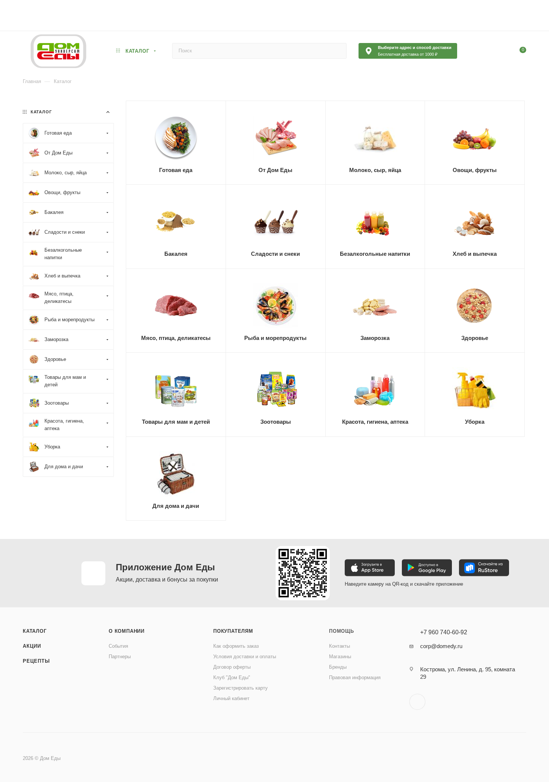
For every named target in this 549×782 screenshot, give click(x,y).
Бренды (338, 667)
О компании (127, 631)
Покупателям (233, 631)
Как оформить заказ (236, 646)
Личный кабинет (231, 698)
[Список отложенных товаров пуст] (483, 50)
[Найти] (337, 51)
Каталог (35, 631)
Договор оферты (232, 667)
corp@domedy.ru (441, 646)
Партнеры (120, 656)
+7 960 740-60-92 (443, 632)
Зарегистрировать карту (240, 688)
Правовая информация (355, 677)
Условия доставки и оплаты (244, 656)
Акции (32, 646)
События (118, 646)
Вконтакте (417, 702)
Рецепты (36, 661)
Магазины (340, 656)
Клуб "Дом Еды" (231, 677)
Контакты (339, 646)
